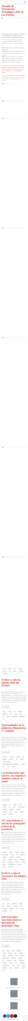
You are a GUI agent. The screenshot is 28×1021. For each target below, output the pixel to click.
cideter (4, 711)
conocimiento (5, 854)
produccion (10, 861)
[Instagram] (15, 1016)
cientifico (17, 852)
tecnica (4, 814)
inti (9, 671)
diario (14, 806)
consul (12, 854)
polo (16, 962)
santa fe (14, 671)
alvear (8, 903)
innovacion (11, 809)
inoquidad (11, 759)
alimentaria (5, 756)
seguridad (5, 967)
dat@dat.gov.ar (14, 1011)
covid (20, 804)
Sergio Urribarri (12, 864)
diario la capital (21, 806)
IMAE (12, 67)
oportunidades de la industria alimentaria (11, 764)
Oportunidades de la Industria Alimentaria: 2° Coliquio (13, 728)
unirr (8, 766)
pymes (10, 811)
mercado (21, 759)
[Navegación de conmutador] (25, 2)
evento (15, 713)
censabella (14, 903)
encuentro (20, 668)
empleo (4, 955)
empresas (20, 711)
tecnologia (21, 671)
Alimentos (12, 756)
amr (13, 950)
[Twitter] (8, 1016)
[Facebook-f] (4, 1016)
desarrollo (22, 854)
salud (18, 965)
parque (11, 962)
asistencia (5, 804)
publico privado (6, 965)
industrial (12, 908)
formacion (22, 955)
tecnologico (22, 716)
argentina (4, 852)
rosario (16, 811)
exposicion (5, 908)
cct (10, 804)
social (10, 967)
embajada (4, 857)
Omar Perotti (22, 859)
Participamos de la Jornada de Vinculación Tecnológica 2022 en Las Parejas (12, 9)
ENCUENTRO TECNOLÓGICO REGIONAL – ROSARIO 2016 (11, 921)
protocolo (5, 811)
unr (3, 718)
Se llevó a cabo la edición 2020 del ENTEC (10, 682)
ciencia (4, 668)
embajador (11, 857)
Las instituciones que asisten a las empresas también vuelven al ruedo (13, 777)
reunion (23, 861)
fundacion (14, 957)
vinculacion (5, 673)
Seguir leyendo (5, 706)
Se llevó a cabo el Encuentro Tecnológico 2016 (14, 876)
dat (14, 668)
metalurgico (21, 960)
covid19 (4, 806)
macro (15, 960)
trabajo (4, 866)
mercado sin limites (6, 761)
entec (10, 713)
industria (4, 671)
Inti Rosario (8, 70)
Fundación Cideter (6, 67)
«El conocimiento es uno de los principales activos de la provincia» (13, 825)
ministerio (5, 962)
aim (3, 903)
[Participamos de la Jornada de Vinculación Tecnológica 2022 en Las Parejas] (14, 24)
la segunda (9, 960)
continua (10, 953)
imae (21, 713)
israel (16, 859)
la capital (18, 809)
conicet (9, 668)
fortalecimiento (6, 957)
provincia (17, 861)
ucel (3, 766)
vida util (13, 766)
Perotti (4, 861)
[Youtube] (12, 1016)
